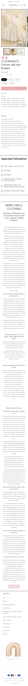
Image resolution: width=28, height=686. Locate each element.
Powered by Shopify (14, 678)
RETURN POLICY (6, 608)
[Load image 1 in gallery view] (6, 51)
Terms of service (14, 680)
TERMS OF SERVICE (7, 620)
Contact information (15, 683)
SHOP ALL (5, 634)
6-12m (17, 79)
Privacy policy (7, 680)
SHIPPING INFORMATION (9, 604)
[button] (3, 5)
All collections (6, 627)
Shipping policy (22, 680)
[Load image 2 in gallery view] (14, 51)
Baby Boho (8, 678)
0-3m (4, 79)
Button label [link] (14, 586)
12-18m (4, 83)
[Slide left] (1, 52)
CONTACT (5, 601)
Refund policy (22, 678)
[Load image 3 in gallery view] (21, 51)
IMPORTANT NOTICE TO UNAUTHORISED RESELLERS (12, 612)
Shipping (2, 74)
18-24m (12, 83)
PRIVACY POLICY (7, 623)
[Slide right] (26, 52)
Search (4, 597)
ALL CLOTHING (6, 630)
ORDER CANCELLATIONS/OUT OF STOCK (12, 616)
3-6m (10, 79)
